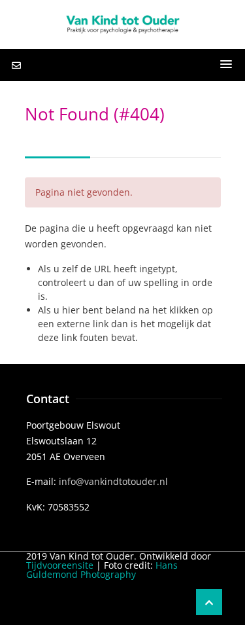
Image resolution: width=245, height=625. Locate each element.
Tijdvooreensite (59, 565)
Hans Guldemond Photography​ (102, 569)
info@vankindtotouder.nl (113, 481)
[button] (226, 65)
